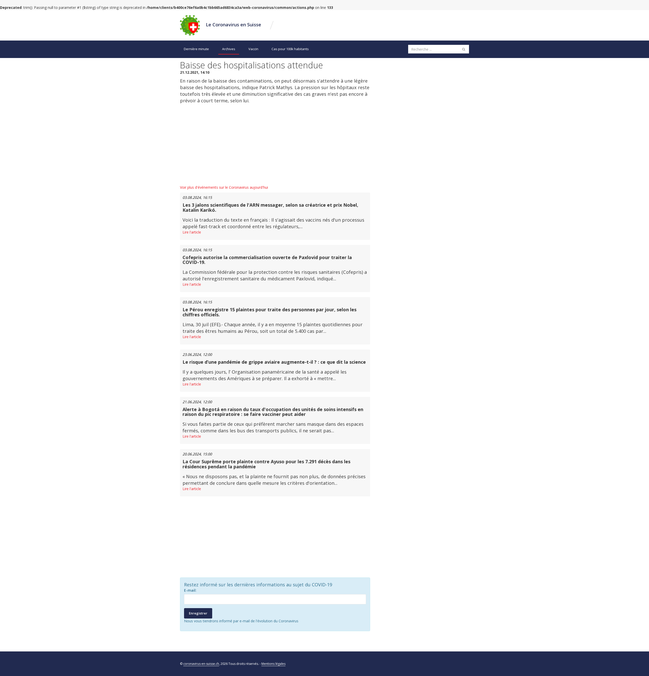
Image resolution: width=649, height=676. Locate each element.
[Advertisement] (275, 144)
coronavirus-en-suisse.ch (201, 664)
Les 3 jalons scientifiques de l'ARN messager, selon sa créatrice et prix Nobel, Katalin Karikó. (270, 207)
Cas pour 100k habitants (290, 49)
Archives (228, 49)
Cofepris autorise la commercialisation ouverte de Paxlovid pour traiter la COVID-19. (267, 259)
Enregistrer (198, 613)
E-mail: (190, 590)
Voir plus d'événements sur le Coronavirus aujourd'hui (224, 187)
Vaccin (253, 49)
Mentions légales (273, 664)
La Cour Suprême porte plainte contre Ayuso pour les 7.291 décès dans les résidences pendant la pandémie (266, 464)
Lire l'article (192, 232)
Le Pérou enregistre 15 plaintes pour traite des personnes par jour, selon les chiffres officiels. (269, 312)
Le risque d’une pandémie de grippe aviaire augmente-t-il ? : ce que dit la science (274, 362)
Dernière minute (196, 49)
